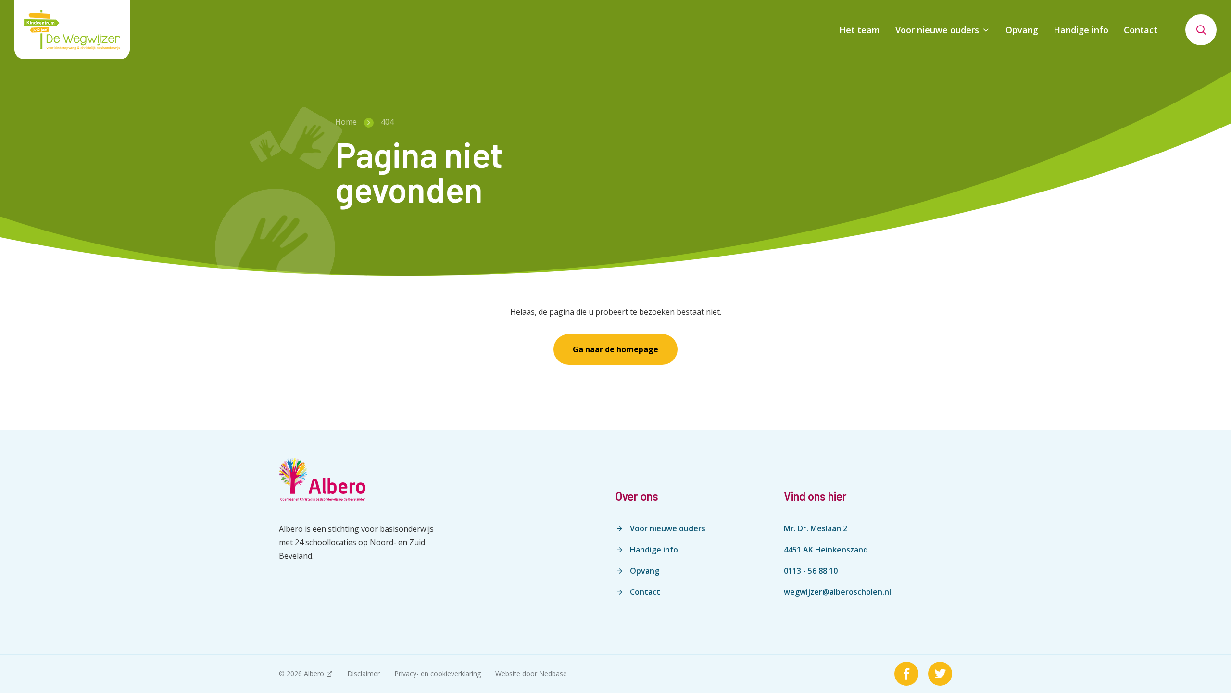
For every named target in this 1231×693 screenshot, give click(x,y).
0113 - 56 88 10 (811, 570)
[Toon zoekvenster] (1201, 29)
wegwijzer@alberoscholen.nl (837, 592)
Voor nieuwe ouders (937, 30)
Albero (314, 673)
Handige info (1081, 30)
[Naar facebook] (906, 674)
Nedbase (553, 673)
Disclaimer (363, 673)
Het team (859, 30)
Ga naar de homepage (615, 349)
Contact (1140, 30)
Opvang (1021, 30)
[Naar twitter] (940, 674)
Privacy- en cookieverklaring (437, 673)
